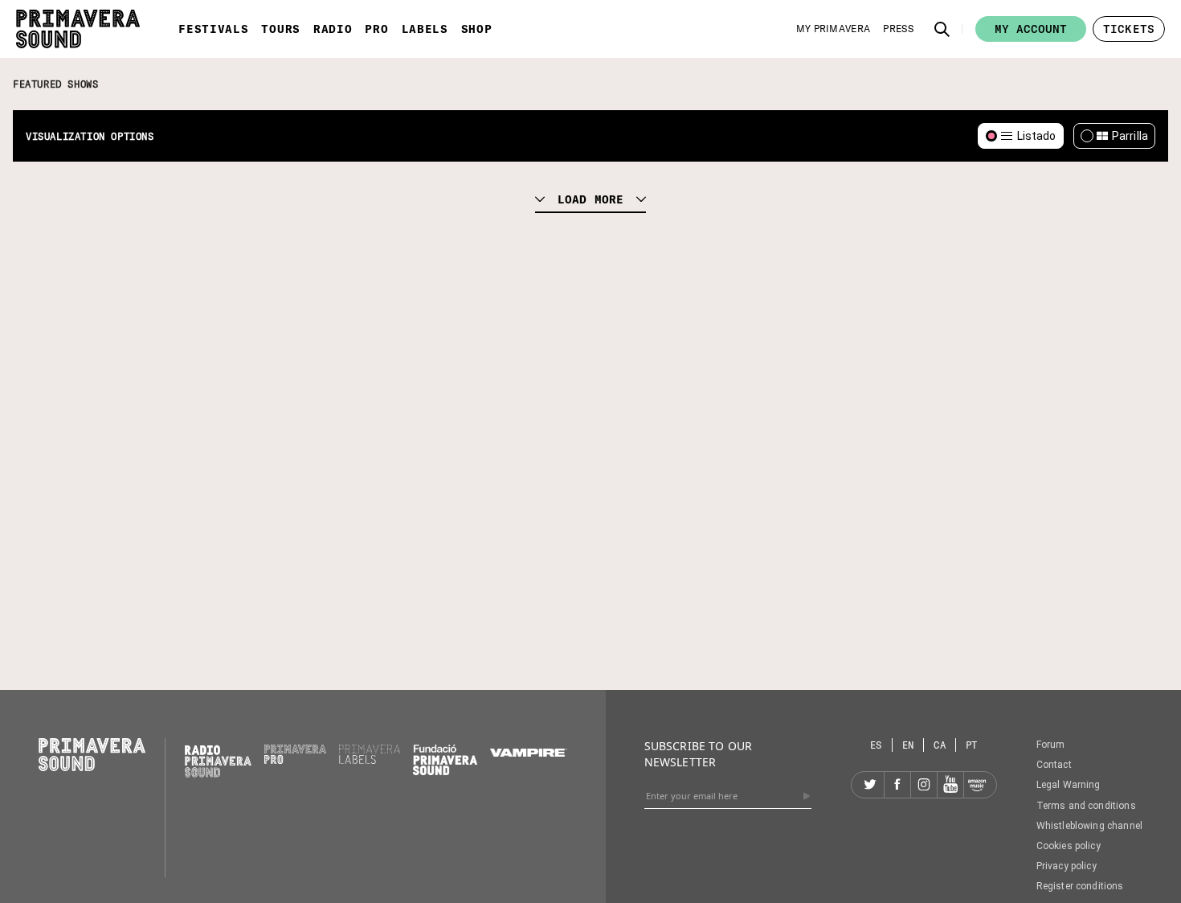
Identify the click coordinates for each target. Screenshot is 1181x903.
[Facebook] (897, 785)
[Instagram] (924, 785)
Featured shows (55, 84)
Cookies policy (1068, 846)
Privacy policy (1066, 866)
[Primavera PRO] (294, 759)
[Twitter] (871, 785)
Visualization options (90, 136)
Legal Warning (1068, 784)
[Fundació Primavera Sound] (445, 771)
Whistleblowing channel (1089, 825)
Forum (1050, 744)
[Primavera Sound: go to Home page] (78, 29)
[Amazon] (977, 785)
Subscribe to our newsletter (698, 754)
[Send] (807, 796)
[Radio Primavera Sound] (218, 761)
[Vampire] (528, 752)
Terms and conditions (1086, 805)
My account (1031, 29)
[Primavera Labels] (369, 759)
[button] (942, 29)
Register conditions (1080, 886)
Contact (1054, 764)
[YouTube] (950, 785)
